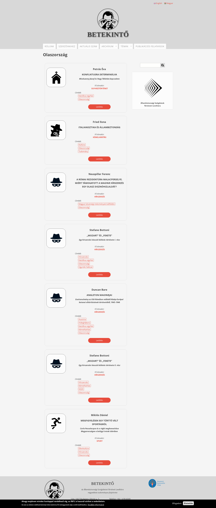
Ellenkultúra (84, 448)
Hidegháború (84, 322)
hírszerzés (99, 196)
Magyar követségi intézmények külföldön (97, 204)
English (158, 3)
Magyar (169, 3)
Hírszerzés (83, 256)
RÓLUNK (49, 46)
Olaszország (84, 99)
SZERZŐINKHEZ (66, 46)
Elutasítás (188, 503)
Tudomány (83, 151)
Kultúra (82, 144)
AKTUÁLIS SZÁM (88, 46)
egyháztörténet (99, 88)
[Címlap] (108, 29)
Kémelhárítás (84, 329)
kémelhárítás (99, 137)
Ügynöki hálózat (85, 267)
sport (99, 441)
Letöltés (99, 107)
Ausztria (82, 319)
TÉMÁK (124, 46)
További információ (96, 504)
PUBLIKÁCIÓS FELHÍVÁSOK (150, 46)
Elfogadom (177, 503)
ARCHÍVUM (107, 46)
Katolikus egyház (86, 95)
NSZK (81, 389)
